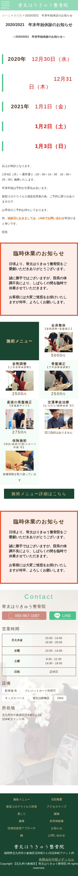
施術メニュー (21, 799)
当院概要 (56, 799)
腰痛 (56, 813)
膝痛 (21, 821)
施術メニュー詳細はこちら (39, 494)
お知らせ (56, 828)
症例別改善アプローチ (22, 828)
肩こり (21, 813)
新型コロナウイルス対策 (21, 806)
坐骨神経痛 (57, 821)
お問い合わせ (56, 835)
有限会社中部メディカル (56, 859)
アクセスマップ (56, 806)
